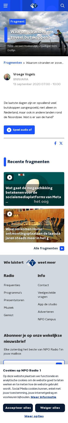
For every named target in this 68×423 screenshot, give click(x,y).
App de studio (47, 304)
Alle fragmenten (46, 248)
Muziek (9, 307)
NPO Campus (47, 319)
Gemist (8, 315)
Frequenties (12, 285)
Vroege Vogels (24, 74)
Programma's (13, 292)
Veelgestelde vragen (47, 294)
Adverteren (46, 311)
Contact (43, 285)
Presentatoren (14, 300)
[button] (5, 5)
